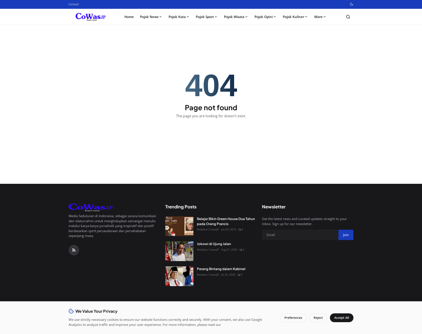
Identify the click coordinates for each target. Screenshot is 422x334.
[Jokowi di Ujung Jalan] (179, 251)
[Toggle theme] (351, 4)
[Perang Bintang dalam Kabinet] (179, 276)
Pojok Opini (264, 16)
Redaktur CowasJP (208, 229)
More (318, 16)
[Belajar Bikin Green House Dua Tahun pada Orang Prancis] (179, 226)
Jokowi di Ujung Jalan (214, 244)
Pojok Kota (177, 16)
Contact (74, 4)
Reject (318, 318)
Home (129, 16)
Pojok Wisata (234, 16)
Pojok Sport (205, 16)
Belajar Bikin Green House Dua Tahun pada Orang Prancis (226, 221)
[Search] (348, 16)
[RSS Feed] (74, 250)
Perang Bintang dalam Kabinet (221, 269)
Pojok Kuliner (293, 16)
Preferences (293, 318)
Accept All (341, 318)
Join (346, 235)
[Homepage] (91, 17)
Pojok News (149, 16)
